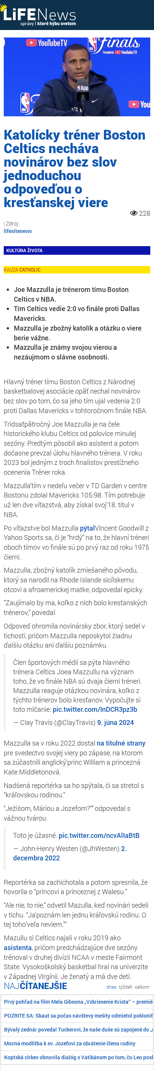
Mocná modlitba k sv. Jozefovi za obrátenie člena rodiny (69, 1043)
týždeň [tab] (125, 987)
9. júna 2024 (115, 722)
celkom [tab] (142, 987)
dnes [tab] (111, 987)
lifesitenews (18, 231)
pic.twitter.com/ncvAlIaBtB (99, 835)
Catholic (29, 269)
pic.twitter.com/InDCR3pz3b (95, 709)
